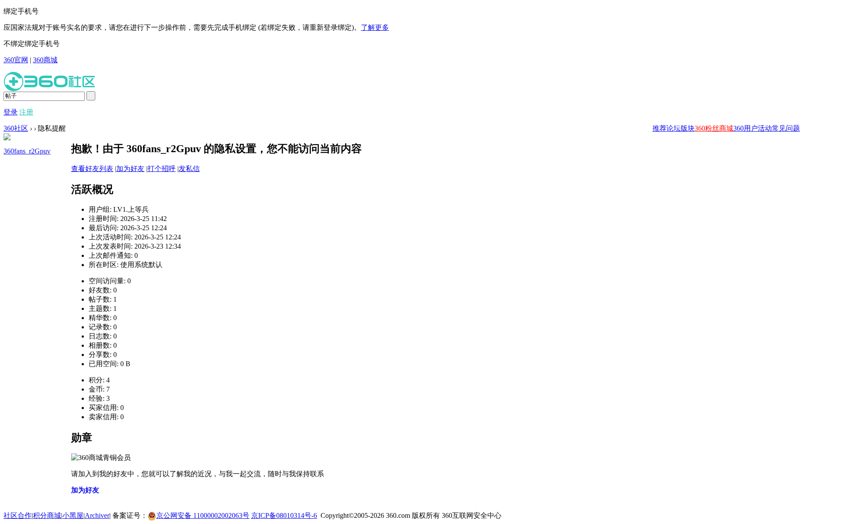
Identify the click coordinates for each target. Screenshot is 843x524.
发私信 (189, 168)
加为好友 (130, 168)
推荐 (659, 128)
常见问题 (786, 128)
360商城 (45, 60)
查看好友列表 (92, 168)
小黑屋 (72, 515)
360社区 (16, 128)
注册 (26, 112)
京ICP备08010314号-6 (284, 515)
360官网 (16, 60)
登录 (11, 112)
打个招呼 (162, 168)
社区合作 (18, 515)
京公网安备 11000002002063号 (202, 515)
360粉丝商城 (714, 128)
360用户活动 (752, 128)
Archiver (97, 515)
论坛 (673, 128)
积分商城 (47, 515)
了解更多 (375, 27)
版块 (688, 128)
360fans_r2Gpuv (27, 151)
